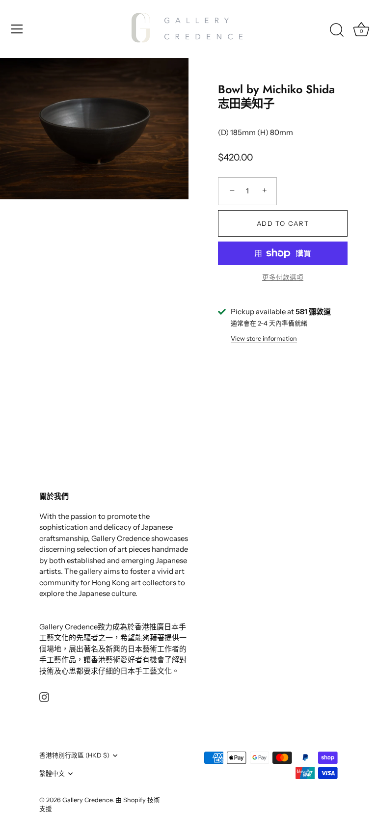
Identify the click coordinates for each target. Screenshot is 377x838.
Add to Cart (283, 223)
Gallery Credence (87, 800)
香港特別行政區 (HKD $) (74, 755)
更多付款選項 (282, 277)
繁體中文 (52, 773)
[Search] (337, 30)
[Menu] (17, 29)
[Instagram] (44, 696)
